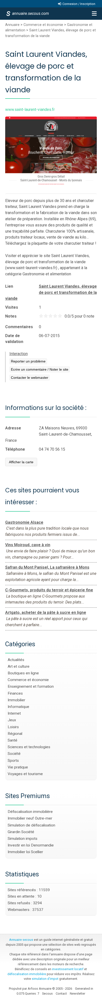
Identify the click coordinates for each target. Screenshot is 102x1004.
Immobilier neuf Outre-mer (30, 818)
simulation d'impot (45, 979)
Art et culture (18, 666)
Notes (11, 316)
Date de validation (14, 338)
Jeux (12, 720)
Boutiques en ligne (23, 673)
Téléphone (15, 449)
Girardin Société (21, 832)
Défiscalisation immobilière (30, 811)
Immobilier (16, 700)
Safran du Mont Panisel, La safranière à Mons (47, 567)
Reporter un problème (28, 361)
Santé (12, 740)
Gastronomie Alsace (24, 522)
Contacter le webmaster (29, 378)
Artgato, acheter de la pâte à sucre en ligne (45, 612)
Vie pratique (18, 767)
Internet (14, 713)
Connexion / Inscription (78, 4)
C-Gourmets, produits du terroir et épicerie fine (49, 590)
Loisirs (13, 727)
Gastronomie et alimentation (47, 274)
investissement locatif (67, 969)
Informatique (18, 706)
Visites (11, 307)
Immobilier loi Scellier (25, 852)
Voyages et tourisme (25, 774)
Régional (15, 733)
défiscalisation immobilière (26, 974)
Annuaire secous (21, 940)
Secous (47, 993)
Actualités (16, 660)
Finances (15, 693)
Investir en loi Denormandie (31, 845)
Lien (9, 286)
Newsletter (77, 993)
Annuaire (12, 25)
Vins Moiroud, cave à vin (27, 544)
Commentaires (19, 326)
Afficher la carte (21, 462)
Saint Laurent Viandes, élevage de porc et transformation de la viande (51, 292)
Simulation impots (22, 838)
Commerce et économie (43, 25)
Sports (13, 760)
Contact (61, 993)
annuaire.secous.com (30, 13)
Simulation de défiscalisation (31, 825)
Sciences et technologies (29, 747)
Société (14, 753)
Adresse (13, 428)
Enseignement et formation (31, 686)
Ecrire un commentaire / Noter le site (39, 369)
